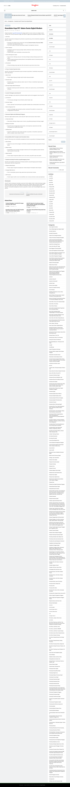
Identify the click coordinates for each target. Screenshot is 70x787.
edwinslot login (51, 283)
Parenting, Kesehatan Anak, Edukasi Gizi (56, 536)
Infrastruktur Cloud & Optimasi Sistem (55, 356)
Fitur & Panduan (52, 289)
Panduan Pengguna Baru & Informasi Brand (56, 517)
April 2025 (51, 208)
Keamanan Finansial (52, 402)
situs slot (50, 97)
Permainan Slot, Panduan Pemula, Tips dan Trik (57, 593)
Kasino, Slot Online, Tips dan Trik (54, 373)
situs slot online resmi (53, 611)
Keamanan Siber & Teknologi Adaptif (55, 404)
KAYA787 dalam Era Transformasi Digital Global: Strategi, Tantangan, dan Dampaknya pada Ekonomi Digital (36, 204)
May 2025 (51, 205)
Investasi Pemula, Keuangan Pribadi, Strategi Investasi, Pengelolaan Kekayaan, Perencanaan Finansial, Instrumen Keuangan (57, 360)
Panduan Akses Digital (53, 474)
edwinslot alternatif (52, 279)
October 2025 (51, 195)
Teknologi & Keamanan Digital (54, 679)
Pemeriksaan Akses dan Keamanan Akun (56, 538)
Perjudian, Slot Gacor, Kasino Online (55, 567)
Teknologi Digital (52, 706)
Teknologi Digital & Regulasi (54, 710)
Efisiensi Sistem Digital (53, 285)
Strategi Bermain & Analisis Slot (54, 658)
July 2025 (50, 201)
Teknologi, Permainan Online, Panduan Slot (56, 749)
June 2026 (51, 178)
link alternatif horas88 (53, 438)
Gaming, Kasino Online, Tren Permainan (56, 337)
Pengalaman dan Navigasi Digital (54, 543)
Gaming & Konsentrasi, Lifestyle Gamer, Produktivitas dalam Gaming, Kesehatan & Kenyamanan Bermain (56, 328)
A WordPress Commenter (53, 169)
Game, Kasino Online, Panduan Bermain (56, 325)
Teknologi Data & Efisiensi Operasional (56, 704)
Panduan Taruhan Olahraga (53, 530)
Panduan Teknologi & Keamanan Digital (56, 534)
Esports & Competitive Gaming (54, 287)
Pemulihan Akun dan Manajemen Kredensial (56, 541)
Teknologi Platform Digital (53, 737)
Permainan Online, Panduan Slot (54, 583)
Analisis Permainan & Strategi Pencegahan (56, 237)
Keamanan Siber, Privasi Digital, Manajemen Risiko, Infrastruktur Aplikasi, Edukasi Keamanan (56, 407)
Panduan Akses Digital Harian (54, 476)
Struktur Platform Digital (53, 664)
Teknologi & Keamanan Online (54, 681)
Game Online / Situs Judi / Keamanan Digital (56, 301)
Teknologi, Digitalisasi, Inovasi (54, 741)
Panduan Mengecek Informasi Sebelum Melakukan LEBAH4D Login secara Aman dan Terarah (57, 152)
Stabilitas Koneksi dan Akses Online (55, 656)
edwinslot (51, 276)
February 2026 (51, 186)
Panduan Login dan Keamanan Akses (55, 500)
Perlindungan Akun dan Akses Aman (55, 569)
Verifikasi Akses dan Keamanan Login (55, 781)
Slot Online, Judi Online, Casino (54, 626)
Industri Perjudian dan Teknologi (54, 349)
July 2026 (50, 176)
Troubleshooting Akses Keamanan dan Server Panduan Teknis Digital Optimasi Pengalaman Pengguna (57, 771)
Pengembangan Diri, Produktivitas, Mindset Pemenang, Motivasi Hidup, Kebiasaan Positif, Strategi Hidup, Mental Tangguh (57, 553)
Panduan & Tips (52, 466)
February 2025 (51, 212)
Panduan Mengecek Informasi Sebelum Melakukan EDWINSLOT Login (48, 1)
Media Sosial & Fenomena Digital (55, 455)
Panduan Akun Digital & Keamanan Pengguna (57, 484)
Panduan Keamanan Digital (53, 498)
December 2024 (52, 216)
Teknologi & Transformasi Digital (54, 696)
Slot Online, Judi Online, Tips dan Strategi (56, 630)
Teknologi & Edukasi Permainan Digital (55, 675)
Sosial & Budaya (52, 654)
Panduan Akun (51, 482)
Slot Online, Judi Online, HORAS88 (55, 628)
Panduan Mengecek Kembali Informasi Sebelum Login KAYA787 (20, 15)
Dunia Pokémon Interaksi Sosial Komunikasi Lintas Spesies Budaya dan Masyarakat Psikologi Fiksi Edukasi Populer (56, 259)
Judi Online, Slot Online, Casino (54, 363)
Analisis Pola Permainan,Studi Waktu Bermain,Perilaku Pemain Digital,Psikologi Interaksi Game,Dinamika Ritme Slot (56, 241)
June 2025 (51, 203)
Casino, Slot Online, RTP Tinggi (54, 246)
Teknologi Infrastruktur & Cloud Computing (56, 727)
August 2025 (51, 199)
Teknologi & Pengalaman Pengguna (55, 692)
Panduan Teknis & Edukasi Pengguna (55, 532)
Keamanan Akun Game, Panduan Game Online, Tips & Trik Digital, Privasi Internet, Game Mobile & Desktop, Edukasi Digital (57, 385)
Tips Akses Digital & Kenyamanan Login (56, 754)
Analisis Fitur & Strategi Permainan (55, 235)
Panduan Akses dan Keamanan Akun (55, 472)
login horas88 (51, 450)
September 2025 (52, 197)
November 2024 (52, 218)
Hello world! (62, 169)
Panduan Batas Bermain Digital (54, 486)
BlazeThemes (42, 785)
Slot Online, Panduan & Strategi (54, 635)
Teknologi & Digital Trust (53, 672)
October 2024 (51, 220)
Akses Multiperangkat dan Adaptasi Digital (56, 229)
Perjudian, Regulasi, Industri (54, 565)
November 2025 (52, 193)
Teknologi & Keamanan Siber (54, 683)
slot (50, 51)
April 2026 (51, 182)
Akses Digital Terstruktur (53, 226)
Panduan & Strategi (52, 464)
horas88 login (51, 347)
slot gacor (51, 42)
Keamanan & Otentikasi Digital (54, 375)
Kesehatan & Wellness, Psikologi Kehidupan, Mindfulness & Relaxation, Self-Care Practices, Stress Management (57, 421)
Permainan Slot (51, 585)
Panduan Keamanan (52, 496)
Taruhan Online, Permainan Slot (54, 666)
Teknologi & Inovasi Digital (53, 677)
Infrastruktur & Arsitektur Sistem (54, 354)
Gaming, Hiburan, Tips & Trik (54, 335)
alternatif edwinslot (52, 231)
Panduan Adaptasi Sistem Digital (54, 470)
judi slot (50, 365)
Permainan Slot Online (53, 587)
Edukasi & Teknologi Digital (54, 262)
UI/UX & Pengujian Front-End (54, 774)
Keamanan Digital (52, 391)
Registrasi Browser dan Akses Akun (55, 600)
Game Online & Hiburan (53, 305)
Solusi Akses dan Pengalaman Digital (55, 652)
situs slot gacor (52, 46)
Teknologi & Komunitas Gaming (54, 685)
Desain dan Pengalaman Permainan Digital (56, 250)
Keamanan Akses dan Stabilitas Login (55, 377)
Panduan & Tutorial (52, 468)
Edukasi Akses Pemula (53, 264)
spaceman (51, 114)
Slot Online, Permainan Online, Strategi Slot (56, 643)
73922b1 (7, 30)
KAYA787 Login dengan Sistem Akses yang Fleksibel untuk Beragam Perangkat (48, 15)
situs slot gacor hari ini (53, 131)
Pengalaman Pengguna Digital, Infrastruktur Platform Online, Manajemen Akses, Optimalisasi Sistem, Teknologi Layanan (56, 548)
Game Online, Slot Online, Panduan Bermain (56, 317)
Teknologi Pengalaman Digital (54, 735)
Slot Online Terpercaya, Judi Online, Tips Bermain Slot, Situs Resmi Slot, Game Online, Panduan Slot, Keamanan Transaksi (57, 623)
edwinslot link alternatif (53, 281)
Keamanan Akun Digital (53, 381)
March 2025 (51, 210)
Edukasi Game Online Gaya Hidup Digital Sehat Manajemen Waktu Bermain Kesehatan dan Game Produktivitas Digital (57, 268)
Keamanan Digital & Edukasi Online (55, 395)
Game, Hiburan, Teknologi (53, 323)
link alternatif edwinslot (53, 436)
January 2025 (51, 214)
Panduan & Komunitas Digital (54, 461)
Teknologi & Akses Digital (53, 668)
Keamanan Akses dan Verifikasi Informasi (56, 379)
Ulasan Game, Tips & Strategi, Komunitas (56, 776)
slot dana (50, 106)
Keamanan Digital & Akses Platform (55, 393)
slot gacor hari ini (52, 123)
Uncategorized (7, 25)
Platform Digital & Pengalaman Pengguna (56, 595)
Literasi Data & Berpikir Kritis (54, 440)
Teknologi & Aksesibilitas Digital (54, 670)
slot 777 (50, 80)
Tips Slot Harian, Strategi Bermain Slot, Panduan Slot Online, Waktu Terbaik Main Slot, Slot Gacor (57, 767)
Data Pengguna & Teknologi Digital (55, 248)
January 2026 (51, 188)
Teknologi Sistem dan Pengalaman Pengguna (57, 739)
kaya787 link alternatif (17, 33)
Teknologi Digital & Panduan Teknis (55, 708)
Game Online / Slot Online (53, 303)
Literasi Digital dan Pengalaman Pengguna (56, 442)
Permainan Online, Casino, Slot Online (55, 581)
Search (50, 139)
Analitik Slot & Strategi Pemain (54, 244)
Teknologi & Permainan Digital (54, 694)
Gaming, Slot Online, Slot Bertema (55, 339)
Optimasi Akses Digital (53, 459)
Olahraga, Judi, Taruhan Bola (54, 457)
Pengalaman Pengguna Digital (54, 545)
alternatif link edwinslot (53, 233)
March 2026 (51, 184)
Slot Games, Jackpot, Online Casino (55, 617)
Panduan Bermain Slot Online (54, 488)
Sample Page (33, 10)
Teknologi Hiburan (52, 725)
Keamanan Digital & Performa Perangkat (56, 397)
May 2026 (51, 180)
